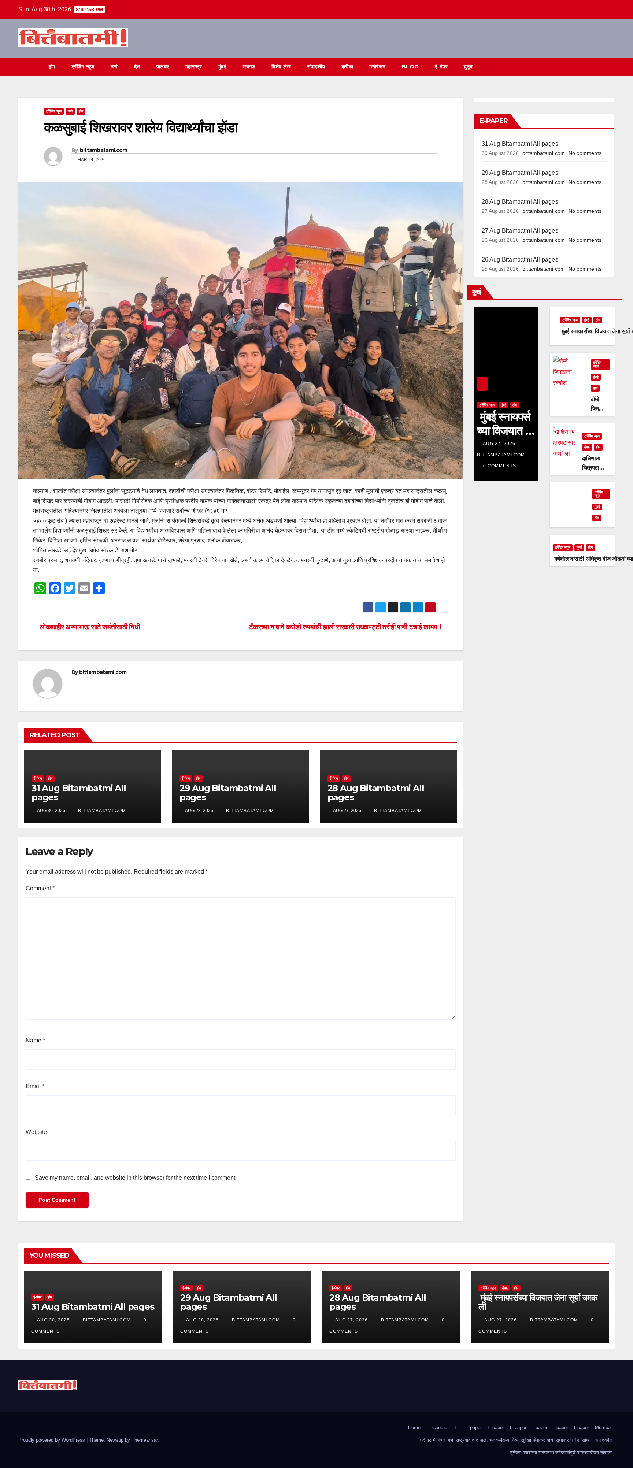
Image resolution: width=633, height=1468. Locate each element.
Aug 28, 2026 (202, 1320)
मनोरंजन (377, 66)
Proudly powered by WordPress (52, 1440)
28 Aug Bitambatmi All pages (375, 792)
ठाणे (114, 66)
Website (36, 1132)
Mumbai (603, 1427)
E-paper (473, 1427)
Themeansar (145, 1440)
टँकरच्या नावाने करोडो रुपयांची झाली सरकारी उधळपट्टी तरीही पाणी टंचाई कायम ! (346, 627)
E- (457, 1427)
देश (137, 66)
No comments (585, 153)
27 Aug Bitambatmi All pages (520, 230)
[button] (595, 66)
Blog (410, 66)
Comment (40, 888)
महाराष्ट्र (193, 66)
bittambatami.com (103, 150)
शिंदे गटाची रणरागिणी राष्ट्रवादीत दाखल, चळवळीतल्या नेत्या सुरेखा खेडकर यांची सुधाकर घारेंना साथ (503, 1440)
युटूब (468, 66)
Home (414, 1427)
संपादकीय (316, 66)
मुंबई (222, 66)
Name (35, 1040)
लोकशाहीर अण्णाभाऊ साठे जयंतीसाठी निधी (89, 627)
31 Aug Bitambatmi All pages (79, 792)
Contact (440, 1427)
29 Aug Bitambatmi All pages (227, 792)
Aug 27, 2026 (499, 443)
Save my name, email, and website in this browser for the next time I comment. (136, 1178)
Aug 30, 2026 (53, 1320)
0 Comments (499, 465)
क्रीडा (347, 66)
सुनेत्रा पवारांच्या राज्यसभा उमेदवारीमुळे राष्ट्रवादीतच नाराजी (561, 1452)
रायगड (249, 66)
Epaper (539, 1427)
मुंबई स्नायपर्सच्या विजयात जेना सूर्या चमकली (537, 1302)
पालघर (162, 66)
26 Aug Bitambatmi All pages (520, 259)
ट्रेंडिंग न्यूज (83, 66)
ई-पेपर (441, 66)
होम (52, 66)
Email (35, 1086)
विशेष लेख (281, 66)
